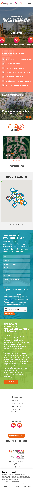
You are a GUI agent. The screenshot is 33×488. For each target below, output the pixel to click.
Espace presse (17, 397)
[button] (14, 200)
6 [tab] (14, 116)
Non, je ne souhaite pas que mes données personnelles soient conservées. (16, 293)
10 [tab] (19, 116)
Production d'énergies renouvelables (17, 85)
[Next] (30, 117)
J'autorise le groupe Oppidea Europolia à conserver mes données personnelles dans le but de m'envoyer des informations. (16, 289)
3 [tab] (11, 116)
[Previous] (27, 117)
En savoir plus (11, 382)
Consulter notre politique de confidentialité (10, 481)
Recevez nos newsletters (15, 410)
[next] (28, 40)
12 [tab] (21, 116)
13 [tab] (22, 116)
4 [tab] (12, 116)
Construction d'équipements (15, 77)
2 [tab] (10, 116)
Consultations (16, 394)
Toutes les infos (17, 166)
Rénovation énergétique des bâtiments (18, 72)
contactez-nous (17, 435)
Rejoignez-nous (17, 406)
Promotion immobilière (13, 64)
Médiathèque (16, 400)
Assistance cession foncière (15, 68)
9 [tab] (18, 116)
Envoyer (9, 314)
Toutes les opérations (17, 224)
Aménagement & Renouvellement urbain (18, 59)
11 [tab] (20, 116)
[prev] (4, 40)
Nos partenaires (17, 403)
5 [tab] (13, 116)
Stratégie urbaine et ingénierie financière (18, 81)
